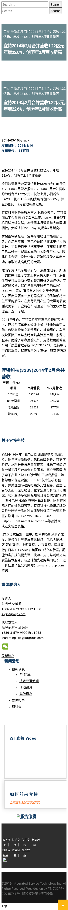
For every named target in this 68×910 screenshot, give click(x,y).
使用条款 (46, 894)
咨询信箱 (28, 816)
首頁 (6, 32)
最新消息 (17, 32)
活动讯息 (25, 687)
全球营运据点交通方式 (25, 802)
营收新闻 (25, 674)
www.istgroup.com (50, 565)
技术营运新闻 (29, 681)
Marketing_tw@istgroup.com (23, 638)
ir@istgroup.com (14, 614)
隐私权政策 (30, 894)
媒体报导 (18, 700)
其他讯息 (25, 694)
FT (49, 888)
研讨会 (17, 707)
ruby (26, 140)
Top (4, 906)
